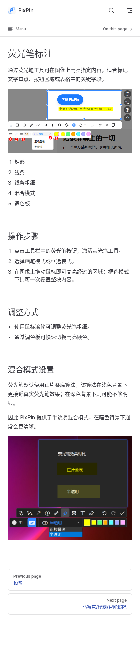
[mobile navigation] (129, 10)
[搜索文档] (111, 10)
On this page (115, 28)
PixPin (26, 10)
